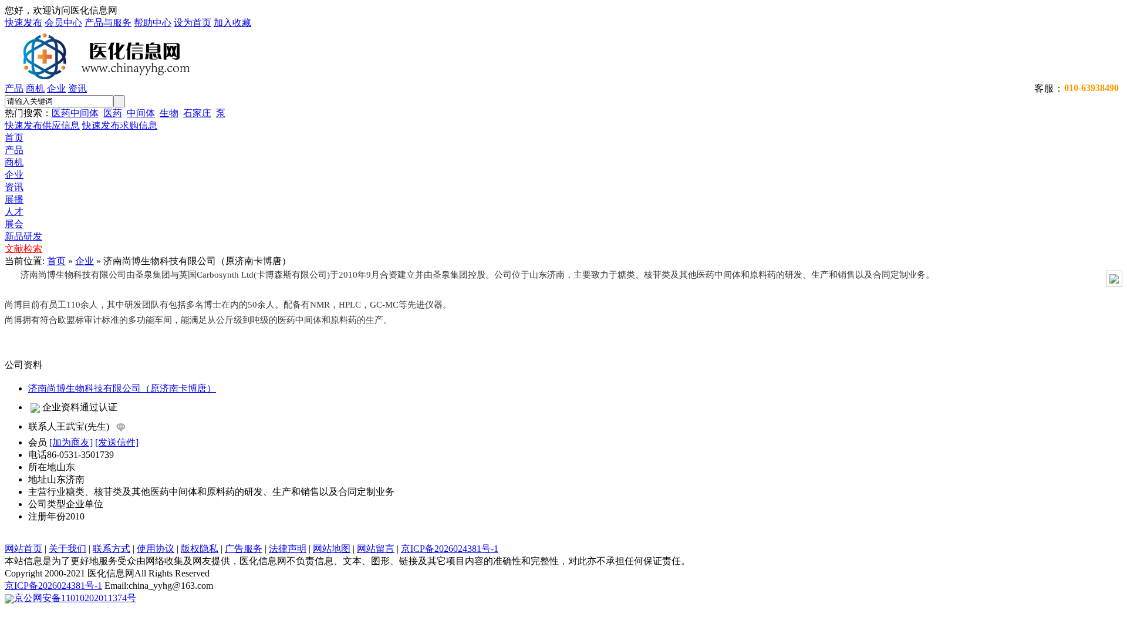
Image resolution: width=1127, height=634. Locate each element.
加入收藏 (232, 23)
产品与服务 (108, 23)
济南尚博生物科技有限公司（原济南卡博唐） (122, 388)
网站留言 (375, 549)
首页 (14, 138)
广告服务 (243, 549)
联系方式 (111, 549)
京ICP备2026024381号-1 (449, 549)
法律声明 (287, 549)
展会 (14, 224)
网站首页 (23, 549)
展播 (14, 199)
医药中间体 (75, 113)
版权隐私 (199, 549)
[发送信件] (117, 442)
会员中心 (63, 23)
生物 (169, 113)
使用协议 (155, 549)
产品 (14, 88)
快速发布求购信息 (119, 125)
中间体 (141, 113)
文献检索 (23, 249)
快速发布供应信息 (42, 125)
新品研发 (23, 236)
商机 (35, 88)
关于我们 (67, 549)
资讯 (77, 88)
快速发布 (23, 23)
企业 (56, 88)
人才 (14, 212)
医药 (112, 113)
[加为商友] (71, 442)
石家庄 (197, 113)
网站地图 (331, 549)
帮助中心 (152, 23)
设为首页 (192, 23)
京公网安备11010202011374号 (75, 598)
